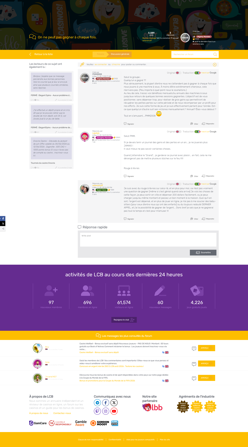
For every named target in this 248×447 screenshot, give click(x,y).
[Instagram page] (105, 411)
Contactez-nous (62, 413)
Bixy (47, 347)
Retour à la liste (43, 54)
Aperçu (204, 348)
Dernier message (149, 38)
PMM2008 (197, 34)
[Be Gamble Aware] (81, 423)
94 (194, 377)
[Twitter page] (114, 402)
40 (194, 348)
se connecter (101, 64)
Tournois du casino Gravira (43, 163)
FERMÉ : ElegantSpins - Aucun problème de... (51, 127)
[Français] (197, 72)
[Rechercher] (215, 54)
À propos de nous (38, 413)
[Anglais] (179, 72)
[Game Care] (37, 423)
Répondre (210, 124)
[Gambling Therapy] (99, 423)
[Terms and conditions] (60, 423)
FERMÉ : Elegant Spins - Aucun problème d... (51, 95)
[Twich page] (97, 411)
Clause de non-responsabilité (90, 440)
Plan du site (165, 440)
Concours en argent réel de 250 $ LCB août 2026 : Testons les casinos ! (112, 366)
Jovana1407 (51, 376)
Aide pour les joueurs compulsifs (140, 440)
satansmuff (147, 41)
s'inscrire (116, 64)
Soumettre (206, 252)
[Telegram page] (97, 402)
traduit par (205, 73)
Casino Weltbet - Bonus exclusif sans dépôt (99, 352)
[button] (165, 352)
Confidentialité (115, 440)
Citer (196, 124)
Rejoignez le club (121, 320)
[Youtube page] (114, 411)
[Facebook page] (105, 402)
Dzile (47, 362)
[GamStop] (114, 423)
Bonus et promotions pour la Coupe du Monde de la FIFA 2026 (107, 380)
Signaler (130, 124)
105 (194, 363)
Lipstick (95, 133)
